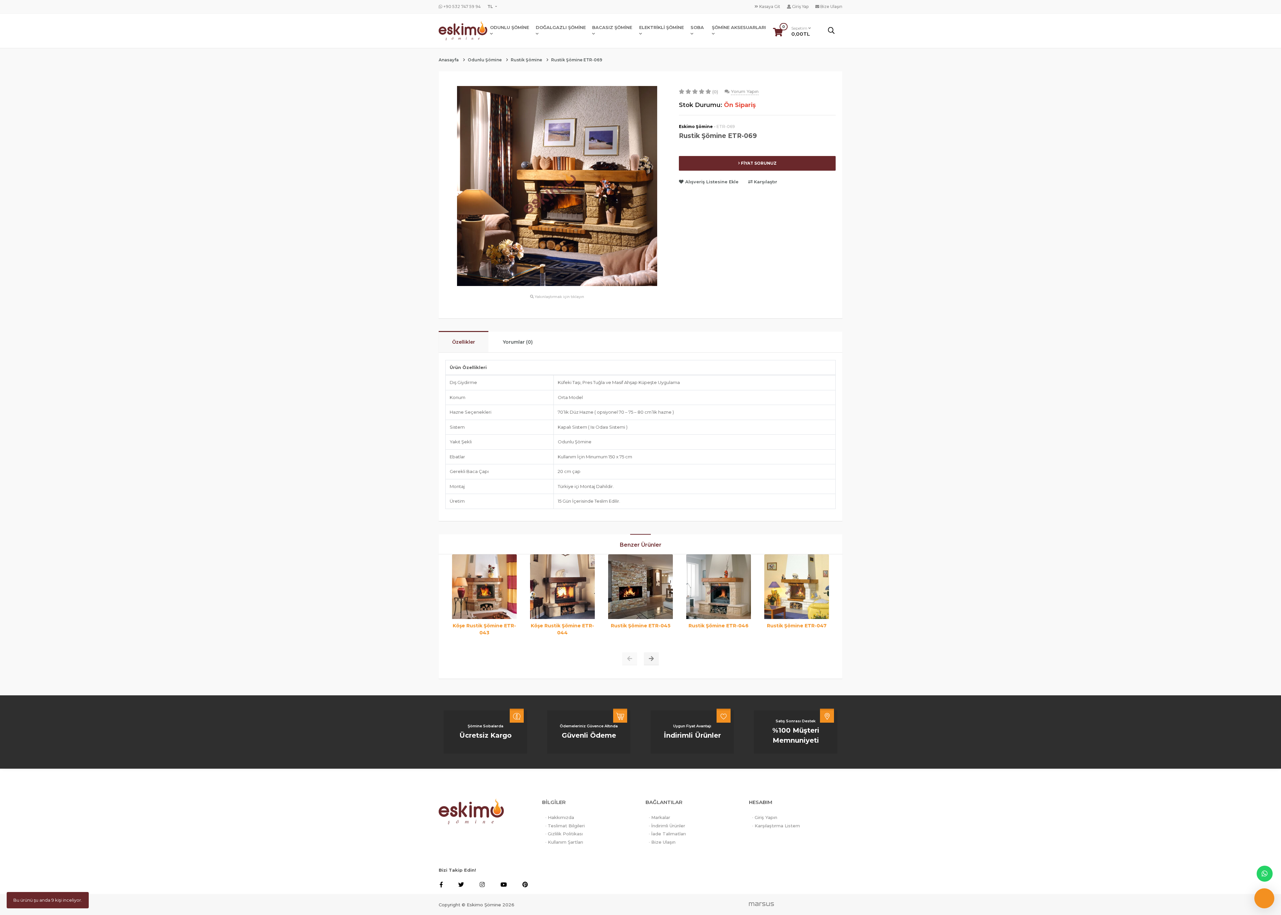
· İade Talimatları (667, 833)
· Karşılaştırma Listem (776, 825)
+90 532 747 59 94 (461, 6)
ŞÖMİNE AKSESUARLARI (739, 27)
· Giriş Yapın (764, 817)
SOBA (697, 27)
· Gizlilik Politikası (564, 833)
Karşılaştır (765, 181)
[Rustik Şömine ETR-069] (557, 185)
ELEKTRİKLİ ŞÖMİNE (661, 27)
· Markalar (659, 817)
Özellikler (463, 342)
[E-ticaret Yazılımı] (761, 903)
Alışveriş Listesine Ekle (712, 181)
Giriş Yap (800, 6)
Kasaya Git (769, 6)
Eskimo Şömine (696, 126)
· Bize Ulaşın (662, 842)
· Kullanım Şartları (564, 842)
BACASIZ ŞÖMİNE (612, 27)
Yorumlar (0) (518, 342)
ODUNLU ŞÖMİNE (509, 27)
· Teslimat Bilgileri (565, 825)
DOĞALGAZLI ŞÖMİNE (561, 27)
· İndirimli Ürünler (667, 825)
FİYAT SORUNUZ (758, 163)
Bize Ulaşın (830, 6)
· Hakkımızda (559, 817)
